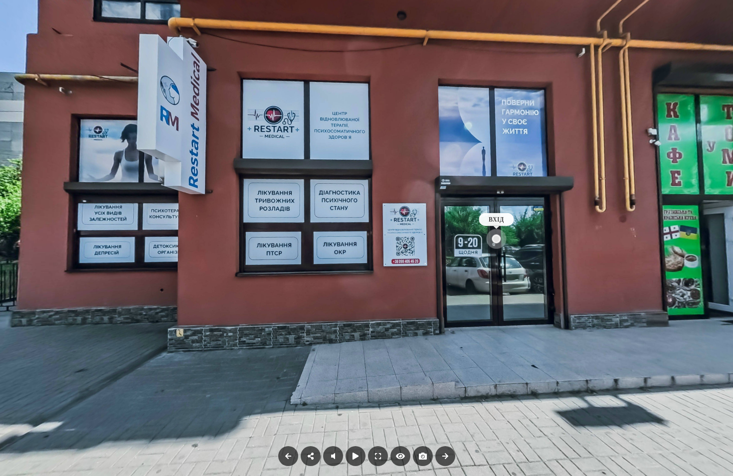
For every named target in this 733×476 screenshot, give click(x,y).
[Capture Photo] (423, 456)
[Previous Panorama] (288, 456)
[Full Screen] (378, 456)
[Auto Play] (356, 456)
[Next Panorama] (445, 456)
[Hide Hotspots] (400, 456)
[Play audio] (333, 456)
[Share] (311, 456)
